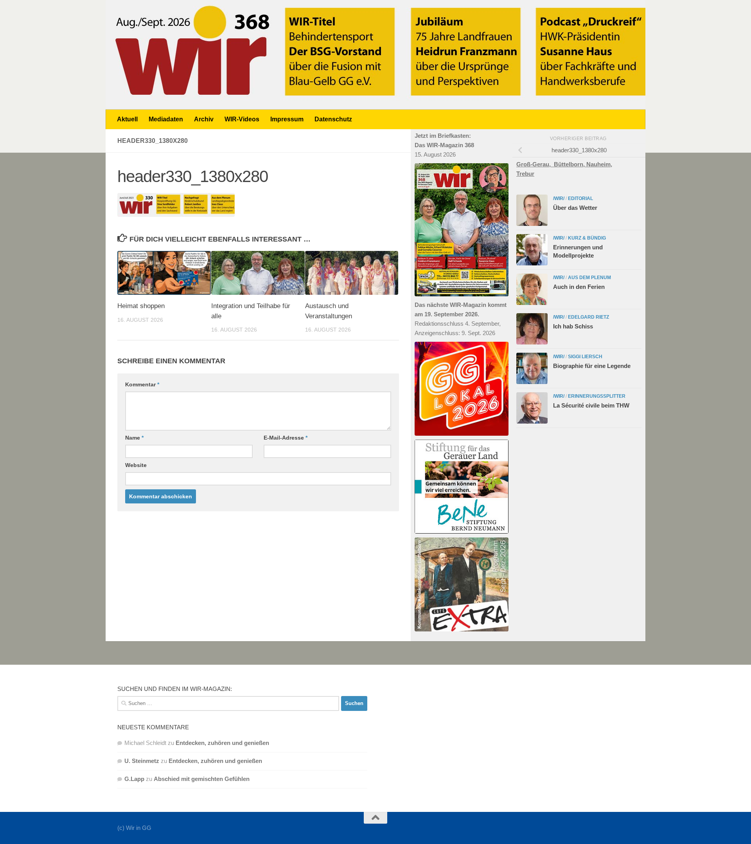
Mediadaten (166, 119)
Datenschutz (333, 119)
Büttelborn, (570, 164)
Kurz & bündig (587, 238)
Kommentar (142, 384)
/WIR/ (558, 198)
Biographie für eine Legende (592, 365)
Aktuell (127, 119)
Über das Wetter (575, 207)
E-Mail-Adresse (285, 438)
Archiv (204, 119)
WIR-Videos (242, 119)
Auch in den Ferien (579, 286)
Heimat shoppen (141, 306)
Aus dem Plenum (589, 277)
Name (134, 438)
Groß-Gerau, (535, 164)
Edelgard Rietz (588, 317)
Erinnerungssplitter (596, 396)
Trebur (525, 173)
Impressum (287, 119)
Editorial (580, 198)
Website (136, 465)
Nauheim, (599, 164)
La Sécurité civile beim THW (591, 405)
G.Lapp (134, 778)
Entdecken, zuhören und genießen (222, 742)
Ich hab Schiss (573, 326)
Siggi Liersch (585, 356)
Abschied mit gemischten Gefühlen (202, 778)
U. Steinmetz (141, 760)
